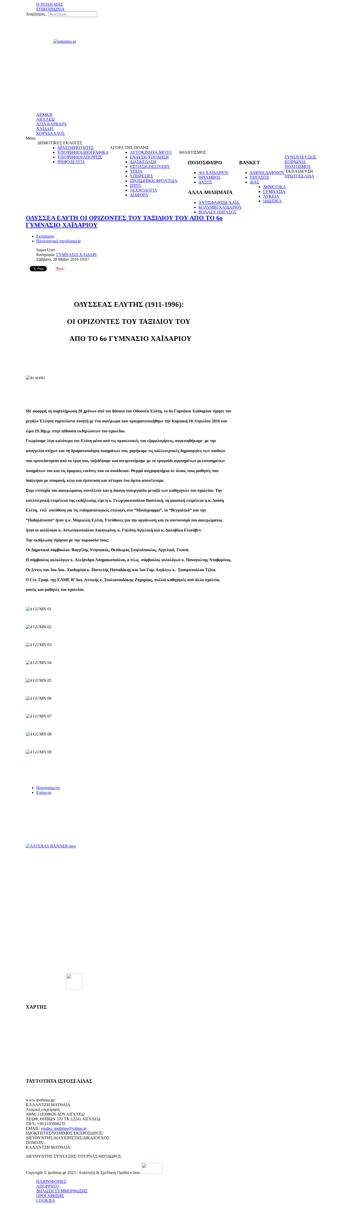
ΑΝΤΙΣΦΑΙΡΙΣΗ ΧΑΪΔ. (219, 202)
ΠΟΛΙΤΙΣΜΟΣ (298, 166)
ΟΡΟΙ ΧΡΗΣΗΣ (50, 1195)
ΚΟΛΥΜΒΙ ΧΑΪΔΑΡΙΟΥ (220, 207)
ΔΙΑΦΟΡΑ (139, 195)
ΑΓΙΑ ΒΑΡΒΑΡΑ (51, 124)
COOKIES (45, 1200)
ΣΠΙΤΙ (135, 185)
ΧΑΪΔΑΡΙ (44, 128)
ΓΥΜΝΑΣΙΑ (274, 191)
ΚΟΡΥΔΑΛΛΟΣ (50, 133)
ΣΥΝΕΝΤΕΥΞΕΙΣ (300, 157)
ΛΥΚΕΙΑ (271, 196)
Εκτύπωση (45, 236)
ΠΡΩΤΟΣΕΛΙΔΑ (299, 176)
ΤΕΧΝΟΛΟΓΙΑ (143, 190)
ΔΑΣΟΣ (205, 182)
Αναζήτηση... (37, 14)
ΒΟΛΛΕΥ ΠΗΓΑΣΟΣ (217, 212)
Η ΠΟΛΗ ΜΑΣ (49, 4)
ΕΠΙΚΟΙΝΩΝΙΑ (50, 9)
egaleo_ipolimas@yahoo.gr (64, 1128)
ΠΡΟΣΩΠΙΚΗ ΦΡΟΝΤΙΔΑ (153, 180)
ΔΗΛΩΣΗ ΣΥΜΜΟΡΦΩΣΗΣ (62, 1191)
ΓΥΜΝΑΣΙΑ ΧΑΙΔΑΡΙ (76, 254)
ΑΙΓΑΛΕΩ (45, 119)
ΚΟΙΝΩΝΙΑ (295, 162)
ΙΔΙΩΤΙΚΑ (272, 201)
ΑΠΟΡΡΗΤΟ (47, 1186)
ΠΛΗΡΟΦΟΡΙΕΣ (51, 1181)
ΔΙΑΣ (254, 182)
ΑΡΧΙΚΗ (44, 114)
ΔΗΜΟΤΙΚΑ (274, 187)
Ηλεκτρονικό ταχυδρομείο (58, 241)
